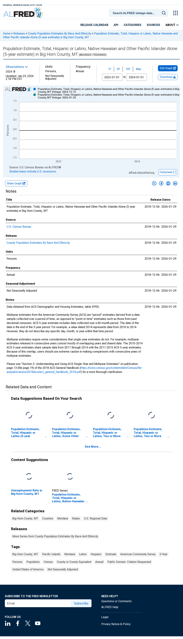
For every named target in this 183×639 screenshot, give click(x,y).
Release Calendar (94, 25)
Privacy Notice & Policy (116, 624)
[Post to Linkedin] (175, 183)
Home (7, 33)
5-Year (163, 554)
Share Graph (15, 183)
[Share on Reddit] (168, 183)
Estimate (110, 554)
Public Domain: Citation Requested (129, 562)
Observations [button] (15, 66)
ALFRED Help (109, 607)
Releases (19, 33)
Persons (17, 562)
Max (138, 69)
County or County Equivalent (74, 562)
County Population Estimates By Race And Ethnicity (59, 33)
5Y (118, 69)
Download (166, 77)
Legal (104, 617)
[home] (23, 13)
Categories (132, 25)
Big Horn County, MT (25, 518)
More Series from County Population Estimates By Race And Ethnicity (55, 536)
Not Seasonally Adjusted (63, 569)
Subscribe (81, 603)
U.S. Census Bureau (19, 226)
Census (48, 562)
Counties (47, 518)
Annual (99, 562)
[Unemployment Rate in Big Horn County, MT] (29, 476)
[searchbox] (139, 13)
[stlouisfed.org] (22, 4)
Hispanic (96, 554)
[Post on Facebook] (161, 183)
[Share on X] (154, 183)
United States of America (28, 569)
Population (33, 562)
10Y (127, 69)
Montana (62, 518)
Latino (83, 554)
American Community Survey (138, 554)
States (76, 518)
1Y (109, 69)
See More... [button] (93, 446)
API (116, 25)
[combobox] (139, 12)
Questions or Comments (116, 601)
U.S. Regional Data (95, 518)
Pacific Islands (51, 554)
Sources (153, 25)
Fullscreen (166, 172)
